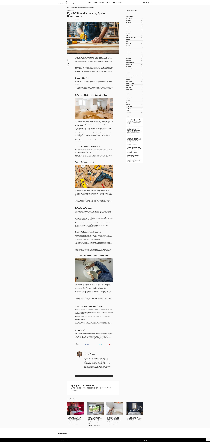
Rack (127, 93)
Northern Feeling (62, 433)
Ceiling (127, 35)
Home (68, 7)
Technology (129, 106)
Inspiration (128, 70)
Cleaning (128, 39)
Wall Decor (128, 112)
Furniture (128, 52)
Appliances (128, 20)
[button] (151, 3)
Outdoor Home (129, 85)
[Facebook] (144, 2)
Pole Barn (128, 91)
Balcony (128, 24)
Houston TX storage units (80, 135)
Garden (128, 56)
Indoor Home (129, 68)
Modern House (129, 81)
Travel (127, 110)
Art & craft (128, 22)
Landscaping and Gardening (132, 75)
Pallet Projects (129, 89)
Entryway (128, 47)
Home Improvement (74, 7)
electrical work (93, 291)
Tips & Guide (128, 108)
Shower (128, 100)
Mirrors (128, 79)
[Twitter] (148, 2)
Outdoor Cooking (130, 83)
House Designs (129, 66)
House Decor (129, 64)
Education (128, 45)
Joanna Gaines (89, 354)
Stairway (128, 104)
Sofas (127, 102)
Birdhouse (128, 31)
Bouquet (128, 33)
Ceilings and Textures (131, 37)
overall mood (95, 222)
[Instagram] (146, 2)
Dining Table (129, 43)
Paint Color (129, 87)
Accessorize (129, 18)
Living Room (129, 77)
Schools (128, 98)
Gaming (128, 54)
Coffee (127, 41)
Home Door (128, 60)
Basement (128, 26)
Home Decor (129, 58)
